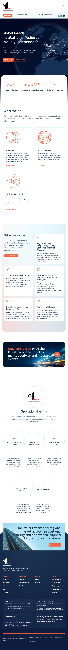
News (37, 579)
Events (37, 582)
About (5, 579)
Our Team (6, 582)
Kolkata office (56, 589)
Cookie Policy (58, 637)
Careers (5, 592)
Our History (6, 586)
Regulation (32, 641)
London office (56, 579)
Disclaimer (38, 637)
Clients (5, 589)
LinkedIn (54, 592)
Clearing (22, 579)
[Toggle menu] (63, 6)
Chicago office (56, 582)
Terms (31, 637)
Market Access (24, 582)
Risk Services (23, 586)
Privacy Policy (48, 637)
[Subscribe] (57, 354)
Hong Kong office (57, 586)
